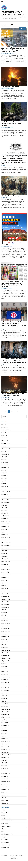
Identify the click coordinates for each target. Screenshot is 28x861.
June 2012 (4, 698)
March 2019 (5, 513)
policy (3, 831)
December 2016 (6, 567)
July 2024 (4, 435)
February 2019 (6, 516)
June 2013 (4, 666)
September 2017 (6, 545)
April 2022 (5, 473)
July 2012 (4, 695)
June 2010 (4, 762)
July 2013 (4, 663)
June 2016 (4, 583)
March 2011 (5, 738)
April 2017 (5, 556)
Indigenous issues (7, 818)
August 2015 (5, 607)
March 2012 (5, 706)
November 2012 (6, 685)
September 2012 (6, 690)
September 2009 (6, 787)
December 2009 (6, 779)
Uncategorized (6, 845)
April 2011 (5, 736)
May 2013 (4, 669)
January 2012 (5, 711)
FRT (18, 858)
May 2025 (4, 424)
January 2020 (5, 494)
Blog (3, 810)
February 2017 (6, 561)
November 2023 (6, 448)
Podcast (4, 828)
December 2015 (6, 596)
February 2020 (6, 491)
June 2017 (4, 553)
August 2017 (5, 548)
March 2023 (5, 465)
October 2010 (5, 752)
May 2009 (4, 797)
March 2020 (5, 489)
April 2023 (5, 462)
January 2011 (5, 744)
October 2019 (5, 499)
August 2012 (5, 693)
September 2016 (6, 575)
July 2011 (4, 728)
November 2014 (6, 631)
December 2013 (6, 655)
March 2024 (5, 440)
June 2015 (4, 612)
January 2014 (5, 652)
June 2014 (4, 642)
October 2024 (5, 432)
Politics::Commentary (7, 834)
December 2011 (6, 714)
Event (3, 815)
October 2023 (5, 451)
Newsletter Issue (6, 826)
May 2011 (4, 733)
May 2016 (4, 585)
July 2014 (4, 639)
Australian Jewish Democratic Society (12, 13)
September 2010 (6, 754)
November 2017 (6, 542)
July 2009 (4, 792)
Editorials (4, 812)
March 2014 (5, 647)
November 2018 (6, 521)
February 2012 (6, 709)
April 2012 (5, 703)
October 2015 (5, 601)
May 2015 (4, 615)
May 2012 (4, 701)
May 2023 (4, 459)
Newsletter (5, 823)
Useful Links (5, 847)
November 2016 (6, 569)
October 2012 (5, 687)
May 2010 (4, 765)
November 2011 (6, 717)
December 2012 (6, 682)
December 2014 (6, 628)
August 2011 (5, 725)
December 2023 (6, 446)
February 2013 (6, 677)
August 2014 (5, 636)
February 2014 (6, 650)
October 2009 (5, 784)
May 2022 (4, 470)
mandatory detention (7, 820)
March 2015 (5, 620)
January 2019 (5, 518)
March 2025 (5, 427)
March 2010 (5, 771)
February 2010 (6, 773)
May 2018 (4, 532)
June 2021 (4, 475)
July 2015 (4, 609)
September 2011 (6, 722)
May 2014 (4, 644)
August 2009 (5, 789)
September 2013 (6, 660)
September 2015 (6, 604)
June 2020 (4, 483)
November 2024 (6, 430)
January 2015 (5, 626)
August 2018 (5, 526)
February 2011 (6, 741)
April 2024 (5, 438)
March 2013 (5, 674)
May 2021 (4, 478)
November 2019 (6, 497)
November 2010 (6, 749)
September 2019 (6, 502)
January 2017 (5, 564)
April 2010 (5, 768)
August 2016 (5, 577)
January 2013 (5, 679)
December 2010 (6, 746)
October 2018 (5, 524)
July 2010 (4, 760)
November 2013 (6, 658)
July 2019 (4, 505)
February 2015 (6, 623)
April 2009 (5, 800)
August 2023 (5, 454)
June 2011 (4, 730)
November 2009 (6, 781)
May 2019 (4, 510)
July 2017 (4, 550)
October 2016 (5, 572)
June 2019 (4, 507)
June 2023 (4, 456)
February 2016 (6, 591)
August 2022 (5, 467)
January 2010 (5, 776)
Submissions (5, 842)
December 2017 (6, 540)
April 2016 (5, 588)
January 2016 (5, 593)
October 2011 (5, 720)
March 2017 (5, 558)
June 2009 (4, 795)
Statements (5, 839)
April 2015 (5, 618)
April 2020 (5, 486)
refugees (4, 837)
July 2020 (4, 481)
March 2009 (5, 803)
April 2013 (5, 671)
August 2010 (5, 757)
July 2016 (4, 580)
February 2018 (6, 537)
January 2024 (5, 443)
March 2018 (5, 534)
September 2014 (6, 634)
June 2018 (4, 529)
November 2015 (6, 599)
